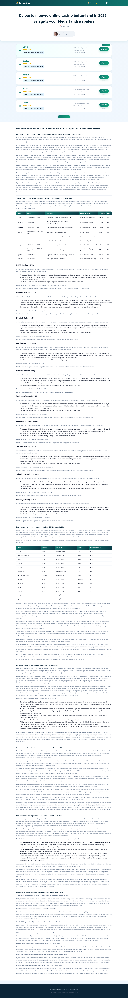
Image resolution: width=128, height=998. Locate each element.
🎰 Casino (91, 3)
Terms (67, 989)
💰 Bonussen (100, 3)
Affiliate (71, 989)
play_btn (104, 49)
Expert (76, 989)
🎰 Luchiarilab (23, 3)
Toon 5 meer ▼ (64, 116)
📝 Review (109, 3)
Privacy (63, 989)
